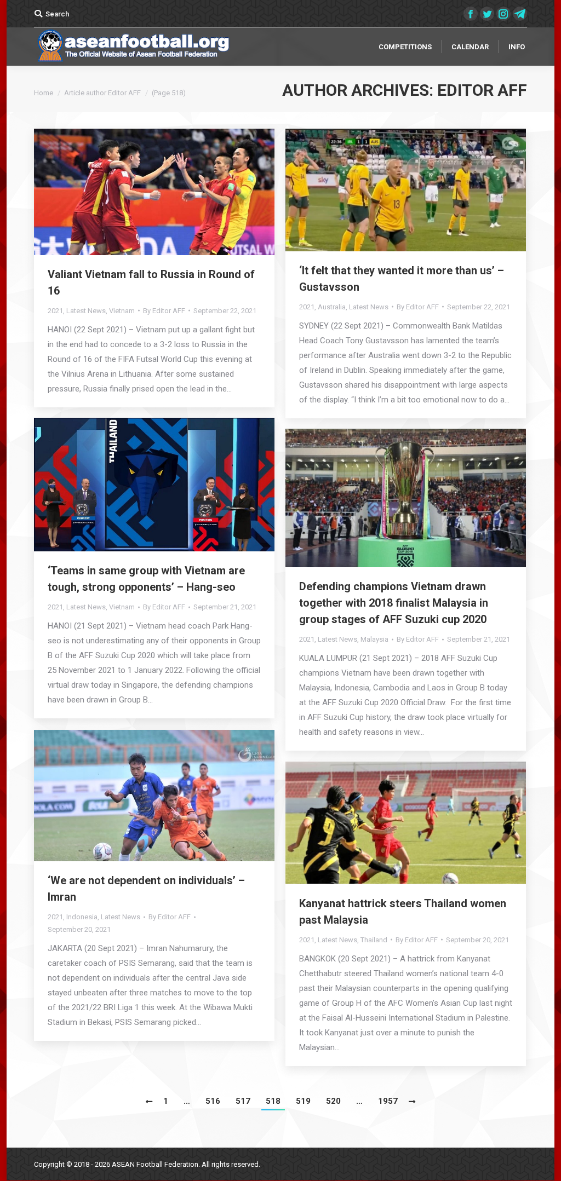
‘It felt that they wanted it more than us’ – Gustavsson (401, 278)
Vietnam (122, 311)
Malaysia (374, 639)
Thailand (373, 940)
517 (243, 1101)
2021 (55, 311)
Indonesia (82, 917)
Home (43, 93)
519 (303, 1101)
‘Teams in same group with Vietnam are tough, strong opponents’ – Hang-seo (146, 579)
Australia (332, 307)
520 (333, 1101)
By (164, 311)
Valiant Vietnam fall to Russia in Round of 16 (151, 282)
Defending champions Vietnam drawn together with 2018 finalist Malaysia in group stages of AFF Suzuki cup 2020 (393, 603)
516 (212, 1101)
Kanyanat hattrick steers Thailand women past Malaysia (402, 911)
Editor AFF (482, 90)
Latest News (86, 311)
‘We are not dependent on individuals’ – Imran (146, 888)
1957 (388, 1101)
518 (273, 1101)
